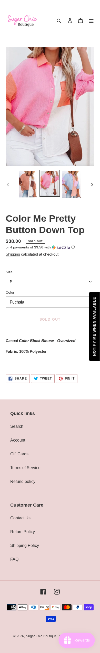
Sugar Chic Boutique (41, 636)
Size (9, 272)
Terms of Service (25, 468)
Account (17, 440)
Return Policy (22, 532)
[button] (40, 247)
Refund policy (22, 481)
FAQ (14, 559)
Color (10, 292)
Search (16, 426)
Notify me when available (94, 326)
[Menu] (91, 20)
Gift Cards (19, 454)
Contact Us (20, 518)
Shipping (13, 254)
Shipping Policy (24, 545)
